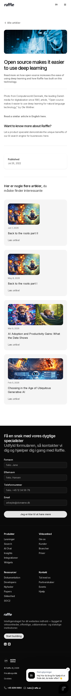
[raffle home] (9, 4)
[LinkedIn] (5, 644)
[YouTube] (9, 644)
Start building (14, 636)
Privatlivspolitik (10, 673)
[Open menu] (65, 5)
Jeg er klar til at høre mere (35, 514)
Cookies (8, 678)
